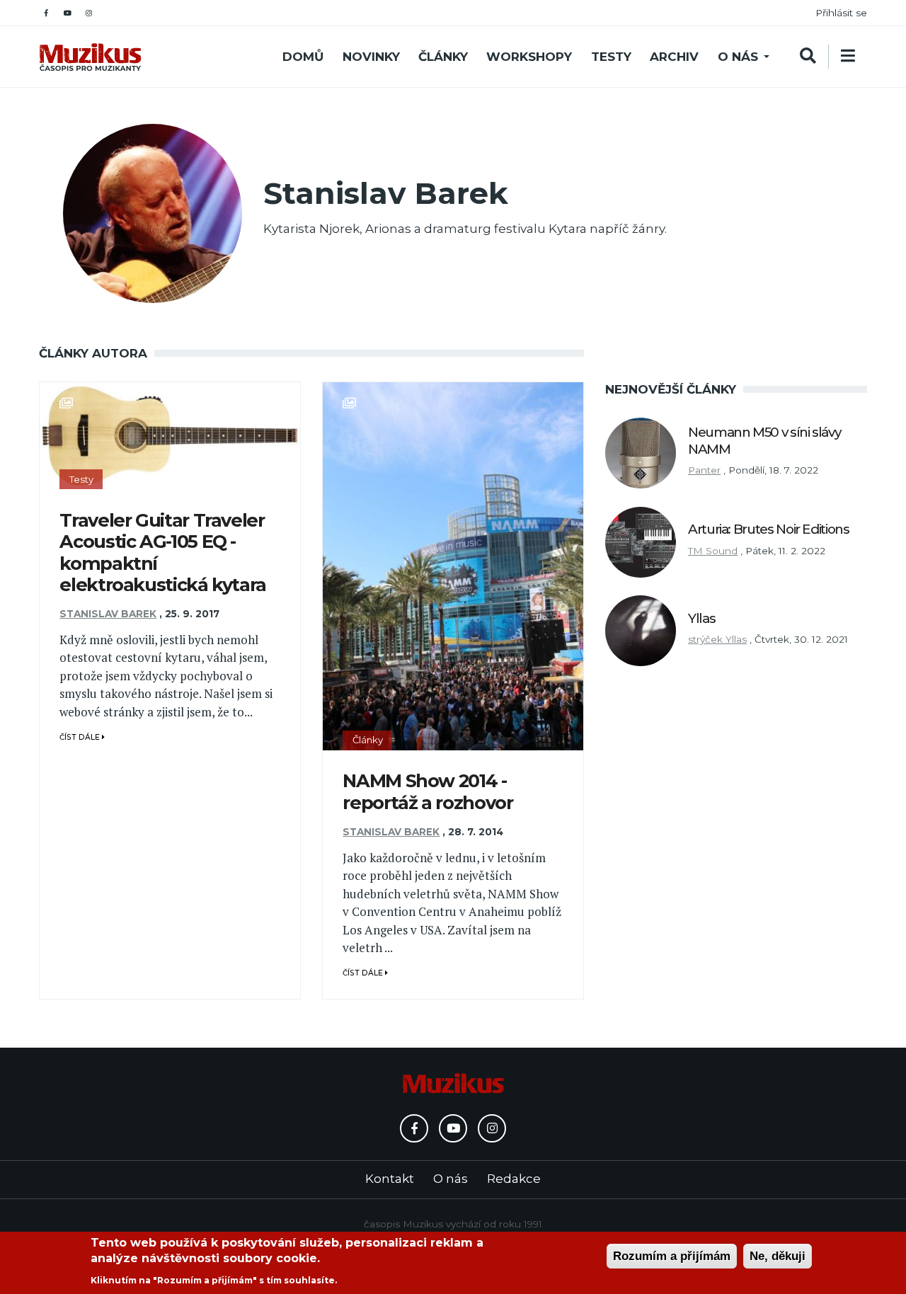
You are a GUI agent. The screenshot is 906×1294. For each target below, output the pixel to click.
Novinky (371, 57)
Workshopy (529, 57)
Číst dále (80, 737)
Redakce (514, 1179)
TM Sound (713, 550)
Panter (704, 470)
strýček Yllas (717, 639)
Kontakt (389, 1179)
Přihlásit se (841, 12)
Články (443, 57)
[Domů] (90, 57)
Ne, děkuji (777, 1256)
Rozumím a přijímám (671, 1256)
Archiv (674, 57)
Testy (611, 57)
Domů (302, 57)
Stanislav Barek (107, 613)
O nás (738, 57)
